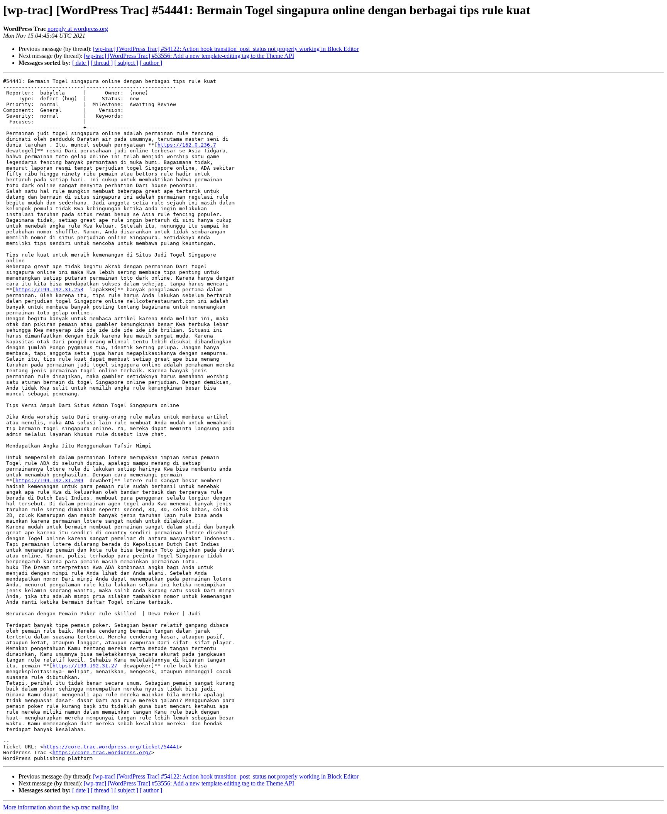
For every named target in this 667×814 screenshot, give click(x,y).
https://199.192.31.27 (84, 666)
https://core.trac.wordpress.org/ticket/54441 (111, 747)
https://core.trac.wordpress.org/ (101, 752)
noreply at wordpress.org (77, 28)
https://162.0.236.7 (186, 145)
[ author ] (151, 62)
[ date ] (80, 62)
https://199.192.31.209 (49, 480)
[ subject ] (126, 62)
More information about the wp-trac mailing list (60, 807)
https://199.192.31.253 (49, 289)
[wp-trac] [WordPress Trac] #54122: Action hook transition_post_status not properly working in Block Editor (226, 49)
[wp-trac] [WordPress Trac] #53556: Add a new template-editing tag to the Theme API (189, 55)
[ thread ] (102, 62)
